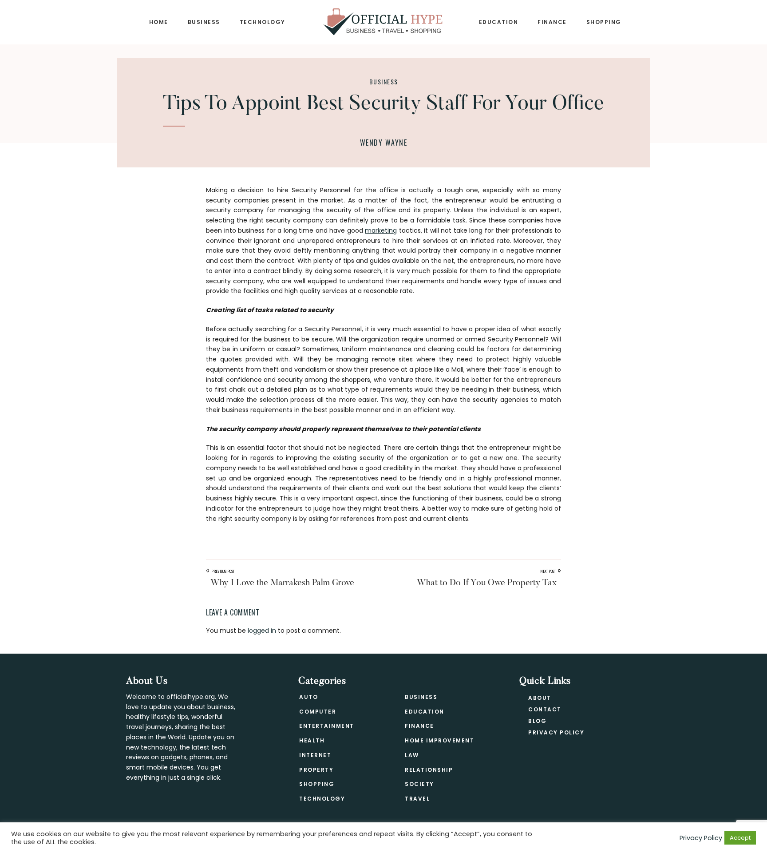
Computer (317, 711)
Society (419, 784)
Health (311, 740)
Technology (322, 798)
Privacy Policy (556, 732)
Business (383, 81)
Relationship (429, 770)
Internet (315, 755)
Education (424, 711)
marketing (381, 230)
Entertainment (326, 726)
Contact (544, 709)
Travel (417, 798)
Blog (537, 721)
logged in (262, 630)
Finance (419, 726)
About (539, 698)
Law (412, 755)
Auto (308, 697)
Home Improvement (439, 740)
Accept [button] (740, 837)
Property (316, 770)
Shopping (316, 784)
